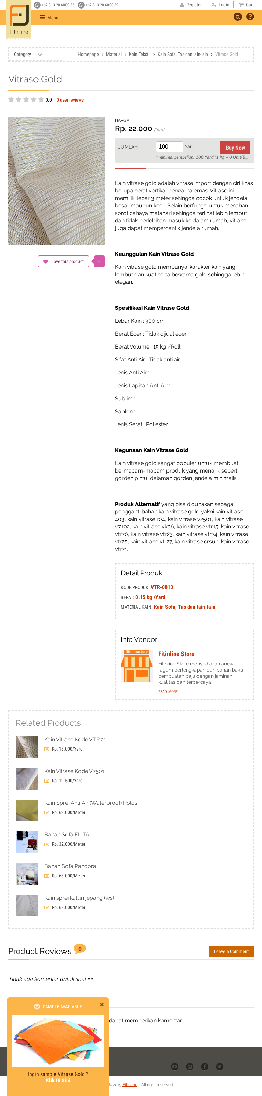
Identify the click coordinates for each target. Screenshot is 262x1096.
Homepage (88, 54)
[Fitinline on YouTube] (175, 1066)
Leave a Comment (231, 951)
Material (114, 54)
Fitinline (129, 1084)
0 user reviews (70, 100)
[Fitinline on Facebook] (205, 1066)
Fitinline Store (176, 654)
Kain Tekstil (139, 54)
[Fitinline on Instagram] (190, 1066)
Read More (168, 691)
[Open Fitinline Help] (250, 17)
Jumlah (128, 147)
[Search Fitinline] (238, 17)
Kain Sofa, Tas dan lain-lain (183, 54)
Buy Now (235, 147)
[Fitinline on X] (220, 1066)
